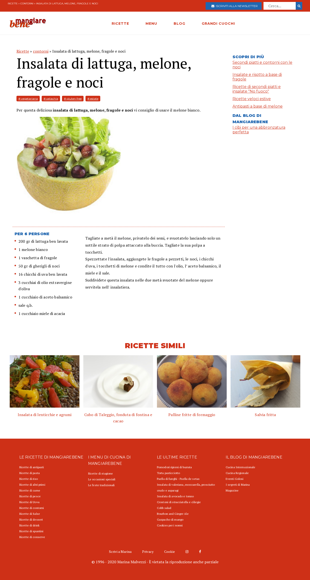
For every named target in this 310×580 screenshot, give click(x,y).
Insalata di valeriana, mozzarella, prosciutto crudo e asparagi (186, 487)
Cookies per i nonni (170, 525)
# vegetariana (28, 98)
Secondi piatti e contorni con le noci (262, 64)
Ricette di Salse (29, 514)
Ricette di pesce (30, 496)
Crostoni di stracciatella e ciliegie (179, 502)
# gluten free (73, 98)
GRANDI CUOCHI (218, 23)
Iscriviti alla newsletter (236, 6)
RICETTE (120, 23)
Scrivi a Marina (120, 551)
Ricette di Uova (29, 502)
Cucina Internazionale (241, 467)
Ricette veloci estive (251, 99)
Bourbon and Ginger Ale (173, 514)
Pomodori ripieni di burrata (174, 467)
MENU (151, 23)
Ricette (13, 3)
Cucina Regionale (237, 473)
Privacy (148, 551)
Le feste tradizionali (101, 485)
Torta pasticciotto (168, 473)
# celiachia (51, 98)
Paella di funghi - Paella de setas (178, 479)
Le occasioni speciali (102, 479)
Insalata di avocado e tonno (175, 496)
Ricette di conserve (32, 537)
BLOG (179, 23)
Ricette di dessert (31, 519)
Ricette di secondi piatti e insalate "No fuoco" (256, 89)
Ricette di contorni (31, 508)
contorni (26, 3)
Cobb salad (164, 508)
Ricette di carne (29, 490)
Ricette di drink (29, 525)
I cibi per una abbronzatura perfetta (258, 129)
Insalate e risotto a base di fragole (257, 76)
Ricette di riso (28, 479)
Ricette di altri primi (32, 484)
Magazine (232, 490)
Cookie (169, 551)
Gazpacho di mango (170, 519)
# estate (92, 98)
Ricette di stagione (100, 473)
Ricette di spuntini (31, 531)
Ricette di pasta (29, 473)
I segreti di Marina (238, 484)
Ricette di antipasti (31, 467)
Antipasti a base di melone (257, 106)
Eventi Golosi (235, 479)
